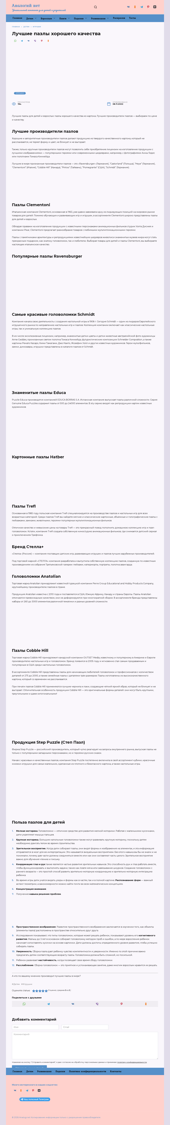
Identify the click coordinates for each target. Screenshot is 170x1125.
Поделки (79, 18)
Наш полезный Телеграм (36, 1099)
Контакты (115, 1071)
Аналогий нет (26, 5)
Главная (17, 18)
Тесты (132, 18)
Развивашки (98, 18)
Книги (63, 18)
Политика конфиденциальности (87, 1071)
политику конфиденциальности (132, 1062)
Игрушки (20, 93)
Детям (29, 18)
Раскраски (119, 18)
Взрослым (46, 18)
